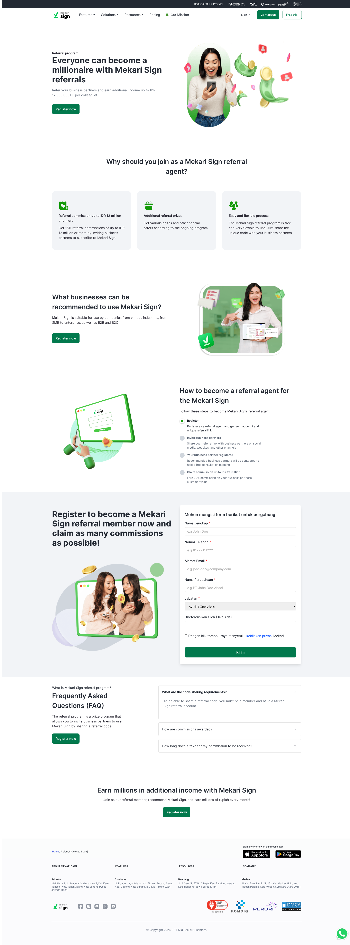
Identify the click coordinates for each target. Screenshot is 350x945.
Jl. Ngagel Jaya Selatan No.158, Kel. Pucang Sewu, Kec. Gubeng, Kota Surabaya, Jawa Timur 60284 (144, 885)
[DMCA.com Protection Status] (291, 906)
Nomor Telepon (197, 542)
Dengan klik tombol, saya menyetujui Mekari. (236, 636)
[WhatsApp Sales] (341, 933)
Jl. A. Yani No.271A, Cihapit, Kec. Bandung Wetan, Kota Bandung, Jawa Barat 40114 (206, 885)
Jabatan (191, 598)
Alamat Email (195, 561)
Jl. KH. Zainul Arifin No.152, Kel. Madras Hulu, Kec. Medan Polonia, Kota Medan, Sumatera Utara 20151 (271, 885)
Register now (66, 109)
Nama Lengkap (197, 523)
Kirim (240, 652)
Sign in (245, 14)
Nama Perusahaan (199, 580)
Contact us (268, 14)
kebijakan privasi (259, 636)
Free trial (292, 14)
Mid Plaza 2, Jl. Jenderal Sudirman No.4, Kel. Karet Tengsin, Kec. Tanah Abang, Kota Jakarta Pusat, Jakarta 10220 (80, 886)
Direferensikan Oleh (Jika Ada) (208, 617)
